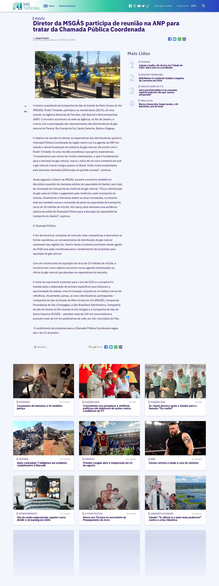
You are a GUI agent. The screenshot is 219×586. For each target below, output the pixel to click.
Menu (51, 6)
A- (26, 106)
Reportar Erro (42, 347)
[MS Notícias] (26, 7)
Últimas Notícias (67, 6)
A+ (25, 111)
